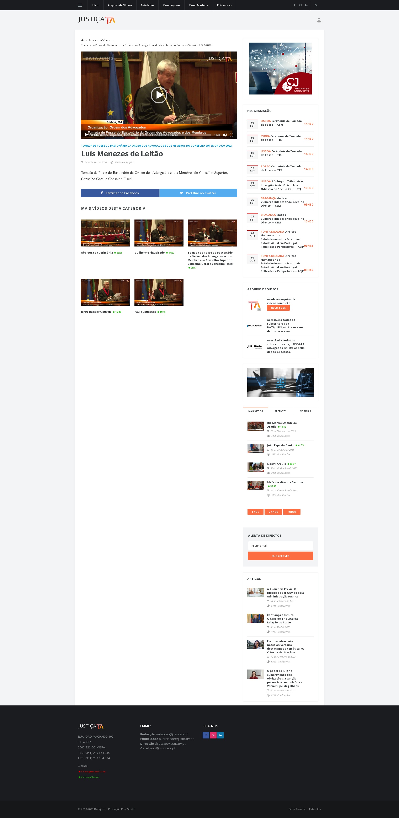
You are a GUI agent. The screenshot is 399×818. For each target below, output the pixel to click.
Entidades (147, 5)
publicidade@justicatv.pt (176, 739)
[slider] (155, 135)
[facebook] (294, 5)
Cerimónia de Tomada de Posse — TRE (281, 138)
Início (95, 5)
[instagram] (300, 5)
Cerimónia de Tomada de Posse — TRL (281, 153)
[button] (159, 95)
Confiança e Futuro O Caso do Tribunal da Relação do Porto (282, 618)
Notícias (305, 411)
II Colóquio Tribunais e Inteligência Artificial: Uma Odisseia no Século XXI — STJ (282, 185)
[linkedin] (306, 5)
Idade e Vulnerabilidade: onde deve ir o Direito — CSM (282, 201)
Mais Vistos (255, 411)
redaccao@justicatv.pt (172, 734)
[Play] (86, 135)
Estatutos (315, 809)
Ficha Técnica (297, 809)
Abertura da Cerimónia (97, 252)
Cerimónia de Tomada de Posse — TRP (281, 168)
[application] (159, 95)
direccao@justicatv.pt (170, 743)
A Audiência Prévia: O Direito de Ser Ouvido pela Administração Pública (285, 592)
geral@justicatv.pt (162, 748)
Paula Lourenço (145, 312)
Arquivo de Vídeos (120, 5)
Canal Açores (171, 5)
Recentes (280, 411)
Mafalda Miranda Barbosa (285, 482)
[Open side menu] (80, 5)
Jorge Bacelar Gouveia (96, 312)
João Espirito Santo (280, 445)
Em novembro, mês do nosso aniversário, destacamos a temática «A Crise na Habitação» (285, 646)
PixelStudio (128, 809)
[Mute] (225, 135)
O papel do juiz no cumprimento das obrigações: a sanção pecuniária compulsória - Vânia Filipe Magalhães (284, 678)
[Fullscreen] (231, 135)
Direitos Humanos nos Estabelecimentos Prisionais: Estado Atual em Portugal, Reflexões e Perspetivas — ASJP (282, 239)
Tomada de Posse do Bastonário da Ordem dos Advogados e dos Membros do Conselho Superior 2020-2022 (146, 45)
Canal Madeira (198, 5)
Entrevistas (224, 5)
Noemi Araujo (276, 464)
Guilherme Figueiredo (149, 252)
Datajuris (100, 809)
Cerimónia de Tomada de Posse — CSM (281, 122)
